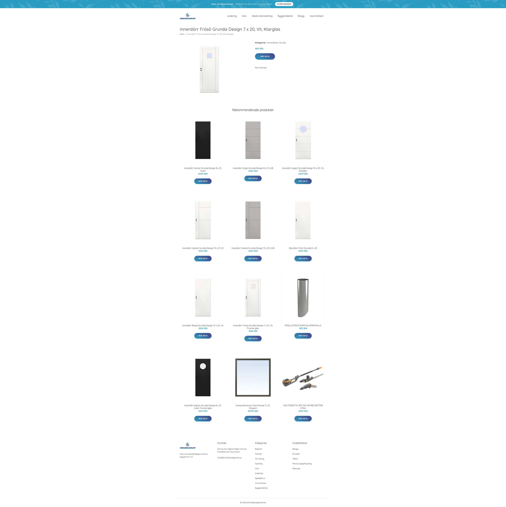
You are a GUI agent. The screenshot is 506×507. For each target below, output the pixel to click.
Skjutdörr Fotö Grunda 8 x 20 (303, 248)
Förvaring (259, 458)
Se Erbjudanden (284, 4)
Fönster (258, 454)
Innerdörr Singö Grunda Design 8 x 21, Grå (253, 168)
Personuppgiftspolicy (302, 463)
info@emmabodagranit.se (229, 457)
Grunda (282, 42)
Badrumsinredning (262, 16)
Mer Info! (265, 56)
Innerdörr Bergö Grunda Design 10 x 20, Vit (202, 325)
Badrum (258, 449)
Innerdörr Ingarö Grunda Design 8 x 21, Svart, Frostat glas (202, 406)
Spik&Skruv (260, 478)
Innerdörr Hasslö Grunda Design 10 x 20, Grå (253, 248)
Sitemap (296, 468)
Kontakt (296, 454)
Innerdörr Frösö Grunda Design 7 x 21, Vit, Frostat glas (253, 327)
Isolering (232, 16)
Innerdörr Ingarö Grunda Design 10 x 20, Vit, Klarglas (303, 169)
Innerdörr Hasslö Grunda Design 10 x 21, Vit (203, 248)
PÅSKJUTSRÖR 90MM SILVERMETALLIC (303, 325)
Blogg (301, 16)
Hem (182, 34)
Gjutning (258, 463)
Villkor (295, 458)
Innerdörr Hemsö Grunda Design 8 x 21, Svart (203, 169)
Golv (244, 16)
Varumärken (316, 16)
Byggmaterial (285, 16)
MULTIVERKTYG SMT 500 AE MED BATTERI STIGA (303, 406)
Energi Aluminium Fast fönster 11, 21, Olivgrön (253, 406)
